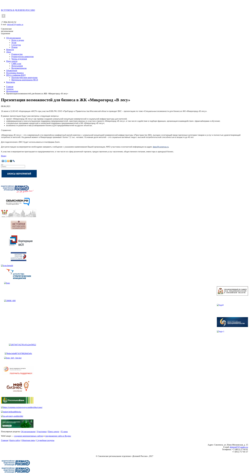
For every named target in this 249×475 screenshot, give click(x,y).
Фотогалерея (17, 66)
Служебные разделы (45, 440)
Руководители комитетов (22, 56)
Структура (16, 45)
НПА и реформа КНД (16, 75)
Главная (4, 440)
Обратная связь (28, 440)
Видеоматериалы (19, 68)
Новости (10, 49)
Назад (3, 156)
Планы (14, 47)
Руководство (17, 54)
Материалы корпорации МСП (24, 80)
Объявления (11, 70)
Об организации (13, 38)
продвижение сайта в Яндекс (58, 436)
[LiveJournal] (13, 161)
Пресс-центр (11, 61)
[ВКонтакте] (3, 161)
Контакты (10, 82)
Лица (8, 52)
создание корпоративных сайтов (28, 436)
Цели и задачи (17, 40)
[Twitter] (5, 161)
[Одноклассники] (8, 161)
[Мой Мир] (11, 161)
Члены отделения (19, 59)
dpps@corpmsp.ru (161, 147)
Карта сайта (14, 440)
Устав (13, 42)
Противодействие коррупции (24, 77)
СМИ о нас (16, 63)
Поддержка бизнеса (15, 73)
